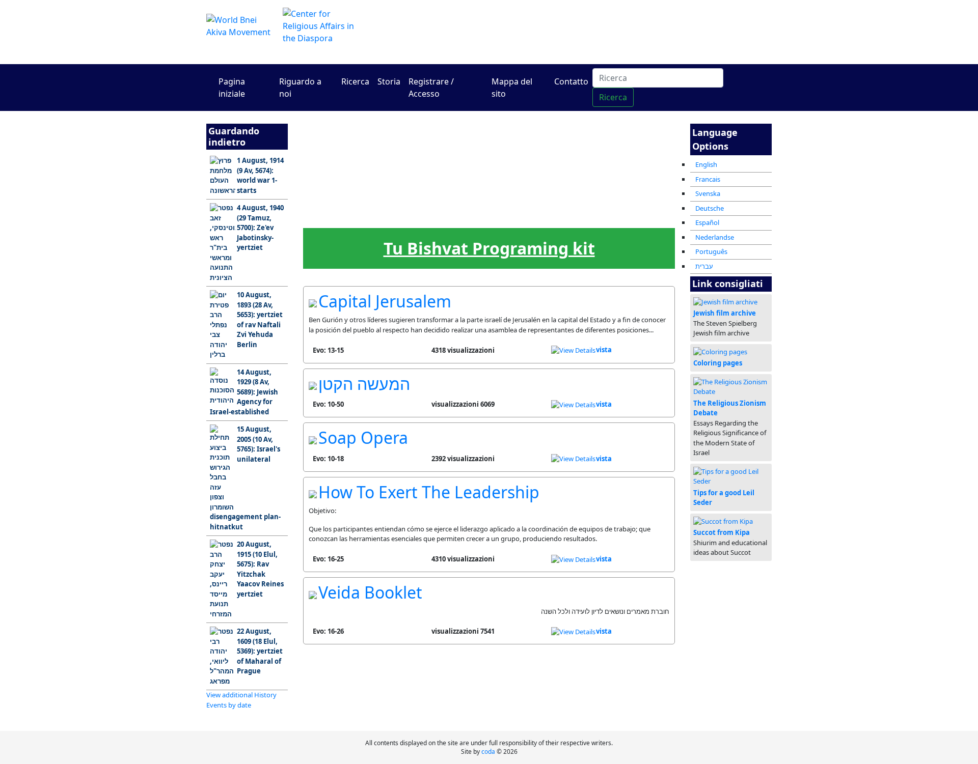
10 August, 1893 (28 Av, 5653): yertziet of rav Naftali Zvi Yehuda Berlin (260, 319)
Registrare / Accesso (431, 87)
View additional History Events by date (241, 700)
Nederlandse (714, 237)
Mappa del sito (512, 87)
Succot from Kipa (721, 532)
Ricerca (355, 81)
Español (707, 222)
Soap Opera (363, 437)
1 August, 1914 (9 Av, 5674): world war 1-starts (260, 175)
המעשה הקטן (364, 383)
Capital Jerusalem (384, 301)
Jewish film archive (724, 313)
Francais (707, 179)
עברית (704, 266)
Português (711, 251)
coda (488, 751)
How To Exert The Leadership (428, 492)
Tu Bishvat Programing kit (489, 248)
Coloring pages (717, 362)
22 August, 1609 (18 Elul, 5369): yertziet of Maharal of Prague (260, 651)
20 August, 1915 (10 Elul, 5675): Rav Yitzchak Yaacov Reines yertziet (260, 569)
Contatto (571, 81)
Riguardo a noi (300, 87)
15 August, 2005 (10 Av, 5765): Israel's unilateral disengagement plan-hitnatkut (245, 478)
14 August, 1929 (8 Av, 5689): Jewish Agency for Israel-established (244, 391)
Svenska (707, 193)
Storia (388, 81)
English (706, 164)
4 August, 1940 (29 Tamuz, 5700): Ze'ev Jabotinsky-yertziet (260, 227)
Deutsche (709, 208)
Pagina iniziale (232, 87)
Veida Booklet (370, 592)
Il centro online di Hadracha (586, 32)
